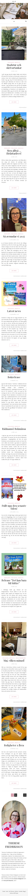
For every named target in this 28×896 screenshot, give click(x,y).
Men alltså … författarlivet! (14, 152)
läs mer (14, 102)
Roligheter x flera (14, 745)
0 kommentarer (23, 107)
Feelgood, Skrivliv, (14, 62)
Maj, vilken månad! (14, 660)
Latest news (14, 311)
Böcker (16, 891)
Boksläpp (7, 148)
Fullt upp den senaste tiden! (14, 507)
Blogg (24, 891)
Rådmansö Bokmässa (14, 428)
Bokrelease (14, 377)
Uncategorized (21, 658)
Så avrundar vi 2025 (14, 236)
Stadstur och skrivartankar (14, 66)
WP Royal (16, 893)
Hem (7, 891)
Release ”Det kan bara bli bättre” (14, 582)
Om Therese (11, 891)
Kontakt (20, 891)
